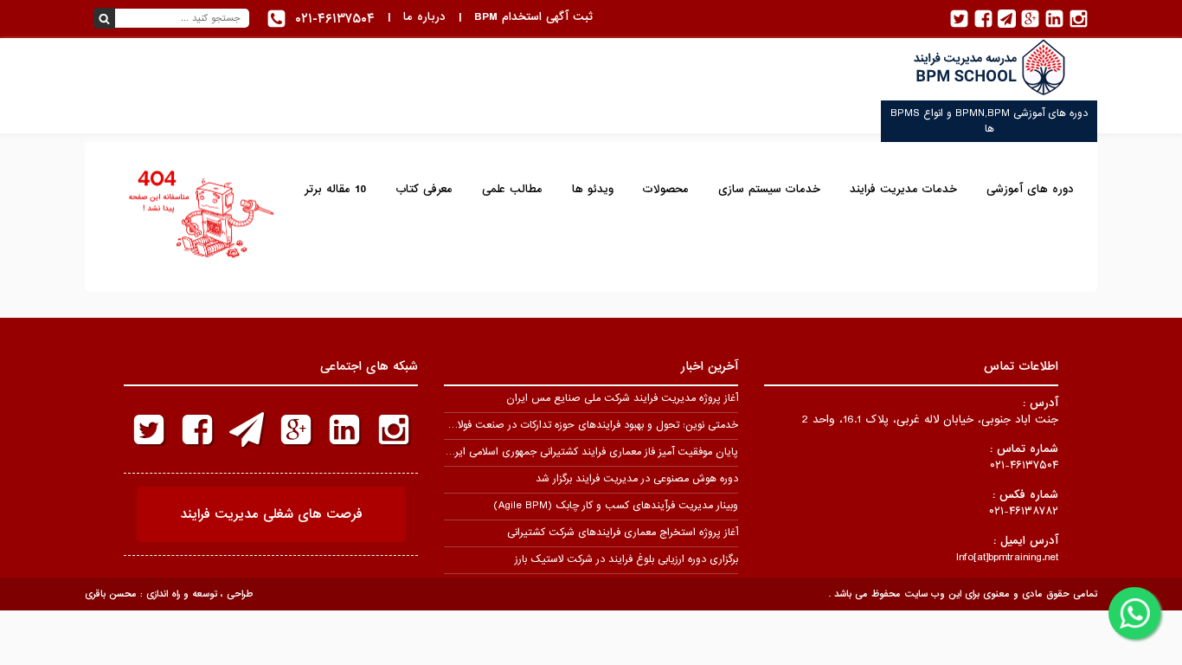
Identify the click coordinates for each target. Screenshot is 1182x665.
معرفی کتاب (424, 189)
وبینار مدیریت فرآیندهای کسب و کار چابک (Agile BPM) (615, 505)
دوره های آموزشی (1030, 189)
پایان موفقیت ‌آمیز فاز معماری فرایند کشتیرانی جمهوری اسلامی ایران (591, 452)
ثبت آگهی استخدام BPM (533, 17)
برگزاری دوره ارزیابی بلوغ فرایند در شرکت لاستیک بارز (626, 559)
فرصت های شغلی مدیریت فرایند (271, 514)
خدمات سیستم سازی (769, 189)
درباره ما (424, 17)
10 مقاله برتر (335, 189)
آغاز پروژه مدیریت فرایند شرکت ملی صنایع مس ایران (622, 398)
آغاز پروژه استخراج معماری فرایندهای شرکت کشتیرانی (622, 532)
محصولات (666, 189)
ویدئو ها (592, 189)
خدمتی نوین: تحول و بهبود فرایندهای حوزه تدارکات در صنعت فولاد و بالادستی (571, 425)
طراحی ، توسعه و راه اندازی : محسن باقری (169, 594)
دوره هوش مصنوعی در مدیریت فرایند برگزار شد (637, 479)
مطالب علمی (512, 189)
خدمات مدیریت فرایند (903, 189)
